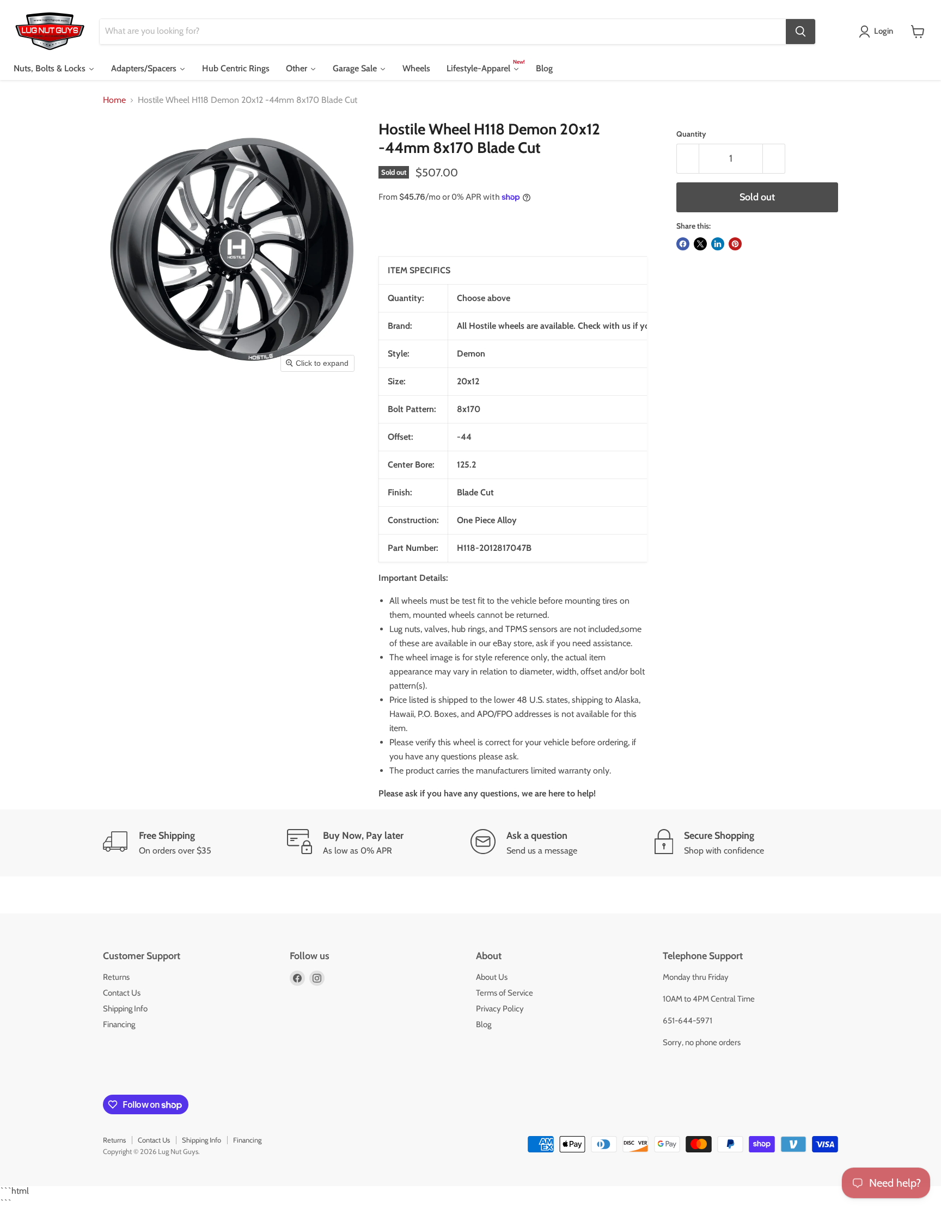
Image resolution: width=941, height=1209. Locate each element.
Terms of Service (504, 993)
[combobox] (443, 31)
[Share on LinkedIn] (717, 243)
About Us (492, 977)
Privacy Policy (500, 1009)
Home (114, 100)
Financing (119, 1024)
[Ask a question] (563, 843)
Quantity (691, 134)
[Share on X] (700, 243)
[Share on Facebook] (682, 243)
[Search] (800, 31)
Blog (483, 1024)
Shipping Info (125, 1009)
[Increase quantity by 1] (774, 159)
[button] (878, 31)
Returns (116, 977)
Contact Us (121, 993)
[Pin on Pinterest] (735, 243)
